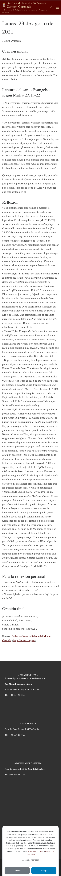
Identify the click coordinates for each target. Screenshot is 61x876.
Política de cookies (35, 851)
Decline (17, 870)
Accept (44, 870)
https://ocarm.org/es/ (24, 640)
